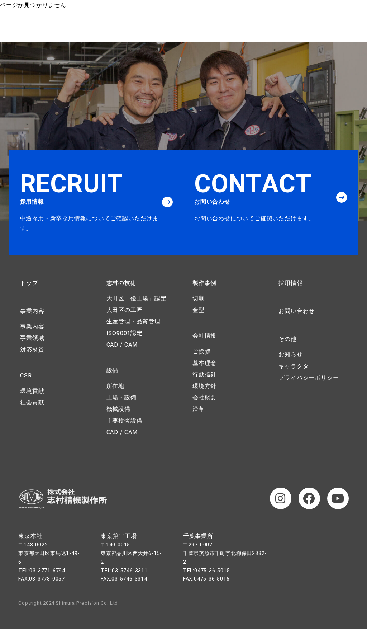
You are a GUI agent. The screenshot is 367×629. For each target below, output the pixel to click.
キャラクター (296, 366)
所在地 (115, 385)
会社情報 (204, 335)
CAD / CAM (122, 344)
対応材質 (32, 349)
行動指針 (204, 374)
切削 (198, 298)
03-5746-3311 (130, 570)
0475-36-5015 (212, 570)
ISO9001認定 (124, 333)
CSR (26, 375)
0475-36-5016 (212, 579)
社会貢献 (32, 402)
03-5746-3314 (129, 579)
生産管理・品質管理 (133, 321)
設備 (112, 370)
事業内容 (32, 311)
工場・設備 (121, 397)
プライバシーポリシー (308, 377)
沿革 (198, 408)
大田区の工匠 (124, 309)
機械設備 (118, 408)
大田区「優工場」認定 (136, 298)
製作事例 (204, 283)
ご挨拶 (201, 351)
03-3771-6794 (47, 570)
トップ (29, 283)
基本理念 (204, 363)
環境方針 (204, 385)
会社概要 (204, 397)
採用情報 (290, 283)
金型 (198, 309)
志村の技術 (121, 283)
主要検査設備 (124, 420)
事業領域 (32, 337)
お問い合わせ (296, 311)
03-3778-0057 (47, 579)
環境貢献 (32, 391)
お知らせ (290, 354)
